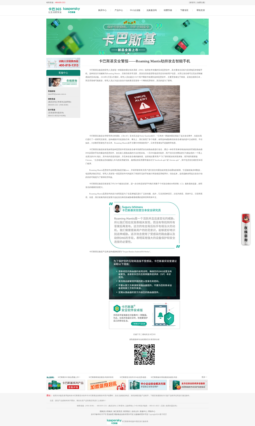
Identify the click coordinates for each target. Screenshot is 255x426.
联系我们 (126, 411)
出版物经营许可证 (141, 414)
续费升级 (168, 10)
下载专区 (184, 10)
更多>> (204, 377)
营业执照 (110, 414)
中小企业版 (135, 10)
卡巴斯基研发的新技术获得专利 (100, 377)
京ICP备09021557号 (98, 414)
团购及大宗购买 (106, 411)
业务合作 (135, 411)
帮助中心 (151, 411)
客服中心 (143, 411)
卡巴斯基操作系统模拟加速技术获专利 (165, 377)
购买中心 (102, 10)
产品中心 (119, 10)
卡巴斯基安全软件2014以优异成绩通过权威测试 (134, 377)
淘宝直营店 (117, 411)
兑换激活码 (151, 10)
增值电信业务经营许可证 (124, 414)
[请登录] (192, 2)
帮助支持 (201, 10)
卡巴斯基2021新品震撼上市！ (69, 377)
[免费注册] (201, 2)
